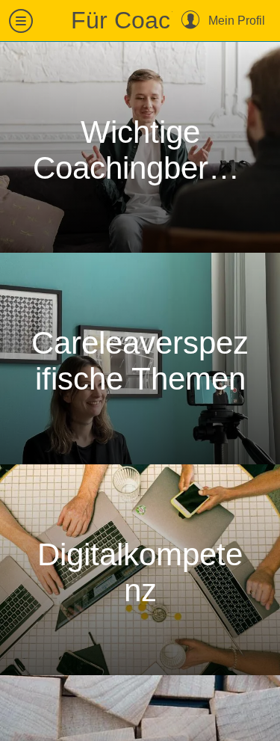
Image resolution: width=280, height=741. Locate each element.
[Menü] (21, 21)
